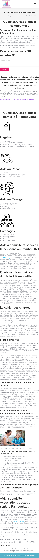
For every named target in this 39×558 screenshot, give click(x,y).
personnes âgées (6, 257)
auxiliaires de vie (18, 521)
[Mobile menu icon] (35, 4)
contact (8, 549)
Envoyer (4, 69)
